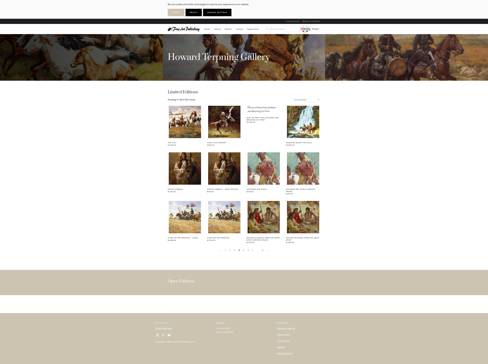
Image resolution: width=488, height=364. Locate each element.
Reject (194, 12)
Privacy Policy (283, 334)
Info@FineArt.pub (163, 328)
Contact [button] (239, 29)
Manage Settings (217, 12)
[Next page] (267, 250)
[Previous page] (220, 250)
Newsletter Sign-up (286, 328)
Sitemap (281, 347)
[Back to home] (184, 29)
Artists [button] (207, 29)
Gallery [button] (217, 29)
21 (262, 250)
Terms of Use (283, 340)
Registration (253, 29)
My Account (294, 21)
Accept (176, 12)
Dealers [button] (228, 29)
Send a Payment (312, 21)
